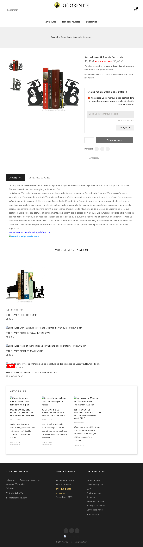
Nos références (63, 485)
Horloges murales (71, 22)
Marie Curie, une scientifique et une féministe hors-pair (22, 412)
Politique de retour (96, 506)
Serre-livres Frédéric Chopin (21, 315)
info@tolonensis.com (16, 498)
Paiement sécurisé (96, 501)
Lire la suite (15, 442)
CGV (89, 489)
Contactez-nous (95, 510)
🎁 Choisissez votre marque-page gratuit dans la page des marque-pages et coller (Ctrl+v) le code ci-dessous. (111, 101)
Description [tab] (15, 177)
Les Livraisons (93, 480)
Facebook (66, 531)
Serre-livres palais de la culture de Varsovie (31, 373)
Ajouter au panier (114, 140)
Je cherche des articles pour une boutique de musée (53, 412)
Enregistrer (125, 127)
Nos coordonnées (17, 471)
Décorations (92, 22)
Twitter (72, 531)
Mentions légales (95, 485)
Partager (96, 149)
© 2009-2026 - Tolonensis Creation (71, 542)
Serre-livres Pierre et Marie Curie (24, 351)
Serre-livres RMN (64, 497)
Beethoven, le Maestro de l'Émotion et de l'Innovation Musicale (87, 414)
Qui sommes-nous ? (66, 480)
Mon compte (93, 514)
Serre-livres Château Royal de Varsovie (28, 333)
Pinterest (107, 149)
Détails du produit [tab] (39, 177)
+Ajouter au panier (15, 319)
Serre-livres (50, 22)
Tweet (101, 149)
